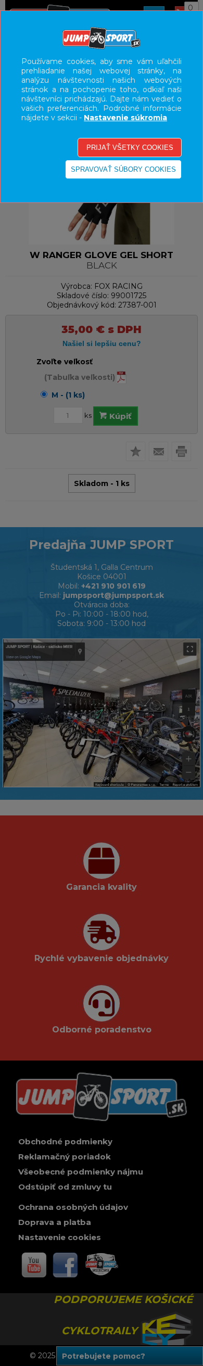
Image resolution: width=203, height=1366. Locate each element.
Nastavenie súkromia (125, 117)
